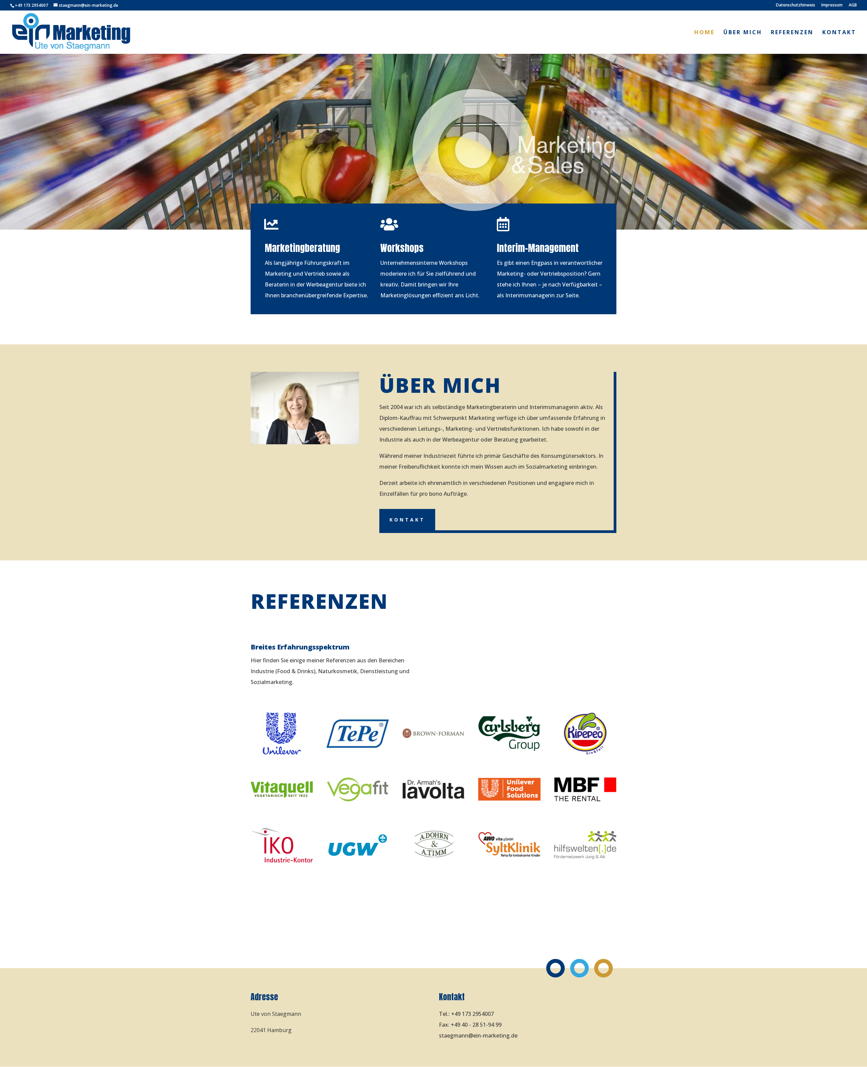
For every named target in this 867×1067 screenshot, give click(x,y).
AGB (853, 5)
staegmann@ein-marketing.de (478, 1035)
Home (704, 33)
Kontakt (839, 33)
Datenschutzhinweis (795, 5)
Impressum (832, 5)
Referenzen (792, 33)
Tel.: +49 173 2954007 (466, 1014)
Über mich (742, 33)
